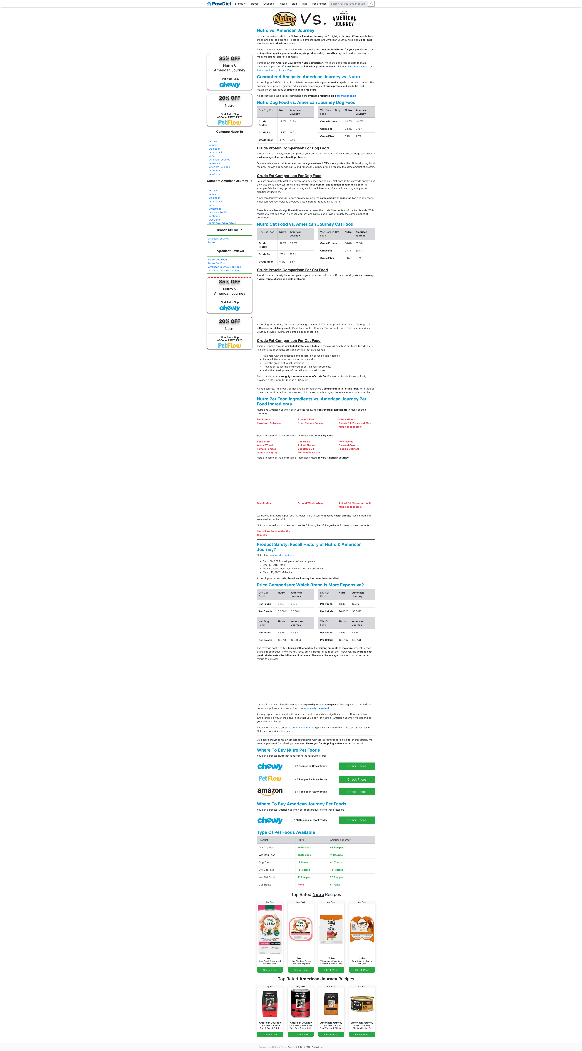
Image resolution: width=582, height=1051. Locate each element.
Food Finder (319, 3)
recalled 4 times (284, 555)
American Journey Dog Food (224, 266)
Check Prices (356, 766)
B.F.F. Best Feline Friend (222, 223)
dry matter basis (346, 95)
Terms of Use (265, 1047)
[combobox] (348, 4)
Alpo (212, 155)
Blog (294, 3)
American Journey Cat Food (224, 270)
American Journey (219, 159)
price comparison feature (299, 727)
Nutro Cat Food (217, 263)
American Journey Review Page (275, 70)
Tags (304, 3)
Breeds (254, 3)
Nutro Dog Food (217, 259)
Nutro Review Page (358, 66)
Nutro (211, 242)
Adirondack (215, 152)
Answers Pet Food (219, 166)
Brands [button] (239, 3)
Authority (214, 170)
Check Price (270, 970)
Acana (212, 145)
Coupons (268, 3)
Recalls (283, 3)
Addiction (214, 148)
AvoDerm (214, 174)
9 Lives (213, 141)
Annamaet (215, 163)
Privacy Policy (279, 1047)
